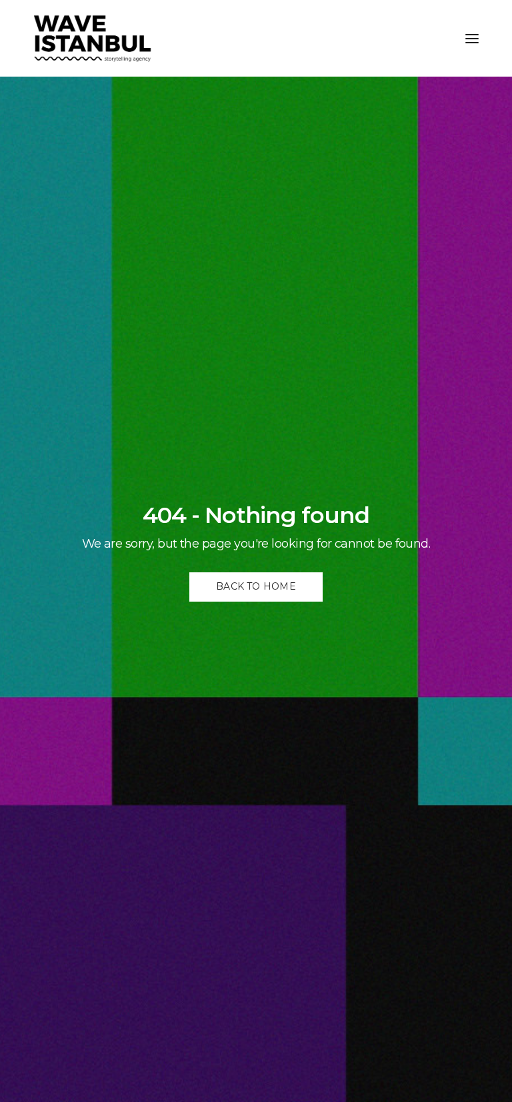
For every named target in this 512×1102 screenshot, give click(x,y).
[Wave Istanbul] (92, 38)
